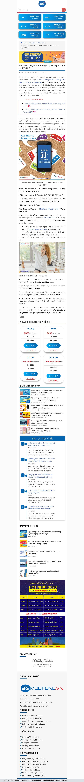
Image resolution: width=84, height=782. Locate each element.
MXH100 (53, 357)
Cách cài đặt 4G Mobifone (32, 727)
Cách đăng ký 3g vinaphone (42, 661)
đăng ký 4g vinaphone (42, 664)
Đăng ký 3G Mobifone (30, 737)
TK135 (30, 329)
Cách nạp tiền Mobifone (31, 770)
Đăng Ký (29, 345)
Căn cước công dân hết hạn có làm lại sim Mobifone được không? (44, 562)
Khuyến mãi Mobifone (37, 43)
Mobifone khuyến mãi (48, 209)
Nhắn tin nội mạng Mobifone (32, 773)
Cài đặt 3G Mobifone (30, 743)
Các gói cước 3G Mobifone (32, 740)
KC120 (30, 357)
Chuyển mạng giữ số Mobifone (33, 759)
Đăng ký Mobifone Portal (31, 767)
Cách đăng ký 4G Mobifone (32, 716)
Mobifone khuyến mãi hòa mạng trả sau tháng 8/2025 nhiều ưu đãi (41, 780)
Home (25, 43)
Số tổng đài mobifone (30, 746)
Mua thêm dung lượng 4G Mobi (33, 776)
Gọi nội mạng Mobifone (31, 748)
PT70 (53, 329)
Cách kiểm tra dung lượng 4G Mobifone (37, 721)
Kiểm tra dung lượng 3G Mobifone (35, 761)
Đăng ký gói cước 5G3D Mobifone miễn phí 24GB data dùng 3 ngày (44, 543)
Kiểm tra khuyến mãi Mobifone (33, 724)
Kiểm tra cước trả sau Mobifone (34, 764)
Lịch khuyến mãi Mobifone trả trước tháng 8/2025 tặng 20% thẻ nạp (44, 533)
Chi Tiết (29, 350)
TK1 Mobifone (49, 218)
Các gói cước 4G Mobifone (32, 718)
